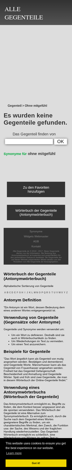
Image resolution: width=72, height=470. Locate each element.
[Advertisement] (36, 63)
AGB (36, 241)
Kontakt (36, 246)
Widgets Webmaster (36, 236)
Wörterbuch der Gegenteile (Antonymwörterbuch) (36, 213)
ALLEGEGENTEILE (24, 13)
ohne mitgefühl (29, 154)
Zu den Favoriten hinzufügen (36, 189)
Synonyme (36, 231)
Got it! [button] (36, 463)
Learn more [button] (14, 453)
